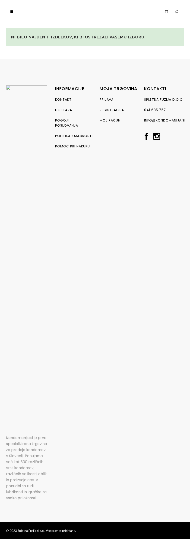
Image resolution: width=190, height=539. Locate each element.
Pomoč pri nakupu (72, 146)
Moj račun (110, 120)
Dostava (63, 110)
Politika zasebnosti (74, 136)
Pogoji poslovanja (66, 123)
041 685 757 (155, 110)
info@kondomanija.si (164, 120)
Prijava (107, 99)
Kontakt (63, 99)
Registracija (112, 110)
